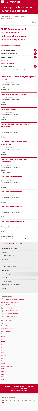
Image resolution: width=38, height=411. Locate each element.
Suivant (27, 239)
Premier (8, 239)
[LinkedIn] (14, 400)
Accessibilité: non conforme (19, 390)
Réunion (4, 288)
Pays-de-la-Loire (7, 281)
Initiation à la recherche (11, 177)
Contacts (7, 386)
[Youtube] (3, 400)
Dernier (33, 239)
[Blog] (26, 400)
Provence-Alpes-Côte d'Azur (11, 285)
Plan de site (24, 388)
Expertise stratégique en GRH (14, 94)
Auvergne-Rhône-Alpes (9, 248)
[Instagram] (18, 400)
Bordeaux (3, 104)
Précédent (15, 239)
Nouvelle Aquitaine (7, 18)
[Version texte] (36, 22)
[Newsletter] (34, 400)
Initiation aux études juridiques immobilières (15, 160)
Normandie (5, 270)
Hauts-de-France (7, 263)
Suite (3, 60)
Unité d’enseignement (7, 82)
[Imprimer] (33, 22)
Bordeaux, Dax (5, 89)
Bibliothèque (14, 388)
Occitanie (5, 277)
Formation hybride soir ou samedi (10, 84)
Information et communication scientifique (15, 125)
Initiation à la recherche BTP (13, 222)
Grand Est (5, 259)
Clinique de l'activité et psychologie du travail (18, 78)
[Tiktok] (22, 400)
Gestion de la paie (9, 109)
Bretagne (5, 252)
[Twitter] (10, 400)
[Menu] (3, 2)
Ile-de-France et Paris (9, 266)
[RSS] (30, 400)
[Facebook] (6, 400)
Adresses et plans (19, 386)
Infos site (30, 386)
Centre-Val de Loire (8, 255)
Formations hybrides (18, 16)
